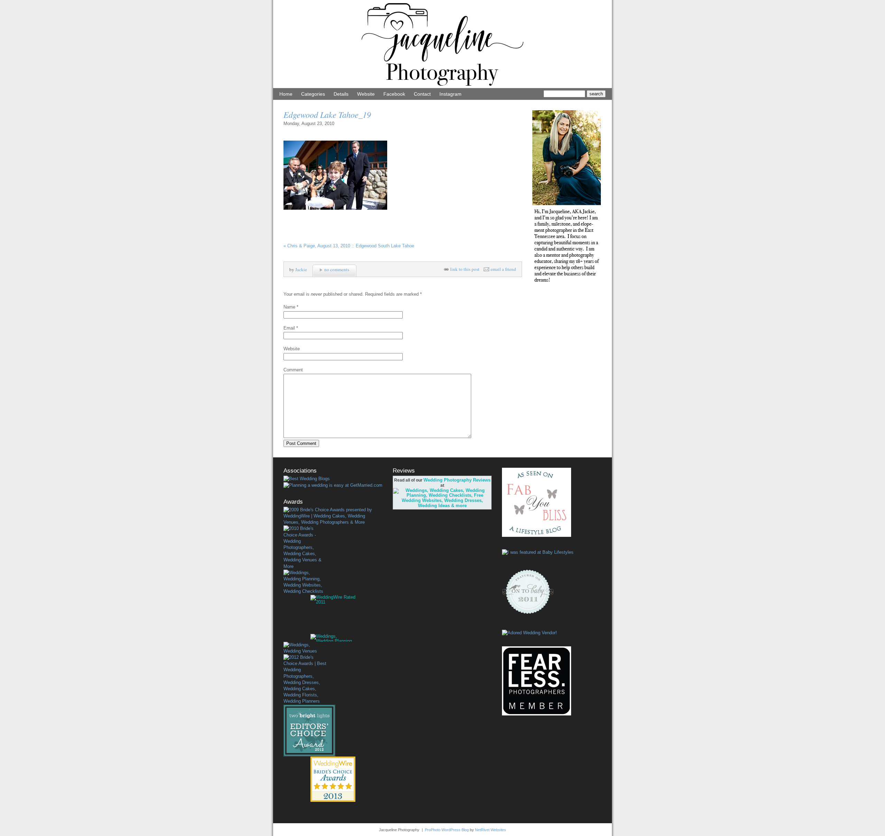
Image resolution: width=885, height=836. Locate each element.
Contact (422, 94)
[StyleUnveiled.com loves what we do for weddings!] (529, 632)
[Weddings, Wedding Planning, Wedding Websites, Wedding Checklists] (304, 582)
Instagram (450, 94)
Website (366, 94)
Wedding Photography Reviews (457, 480)
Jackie (301, 269)
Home (285, 94)
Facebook (394, 94)
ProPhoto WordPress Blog (447, 830)
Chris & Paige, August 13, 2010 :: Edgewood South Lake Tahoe (348, 245)
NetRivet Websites (490, 830)
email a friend (503, 269)
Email (289, 328)
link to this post (464, 269)
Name (289, 307)
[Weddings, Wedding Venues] (304, 648)
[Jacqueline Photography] (442, 86)
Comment (293, 369)
